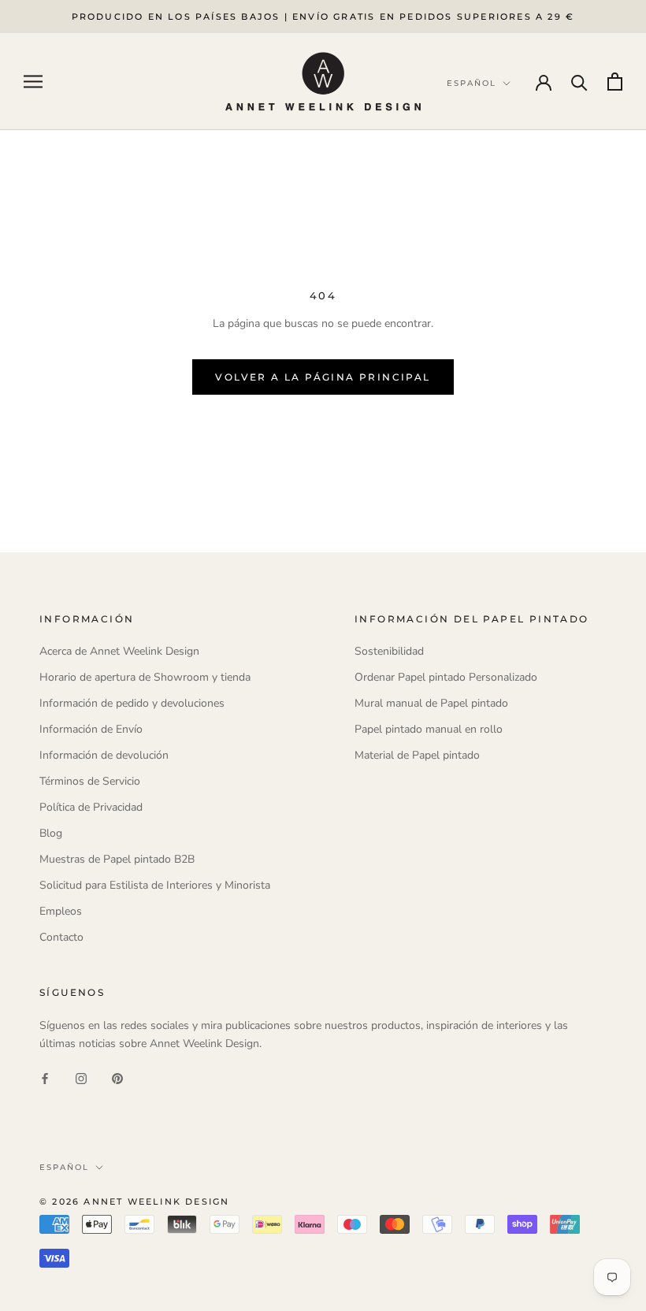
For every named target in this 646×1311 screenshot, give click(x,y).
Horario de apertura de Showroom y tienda (145, 677)
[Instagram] (81, 1077)
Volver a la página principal (322, 377)
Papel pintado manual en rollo (429, 729)
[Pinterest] (117, 1077)
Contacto (61, 937)
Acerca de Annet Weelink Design (119, 651)
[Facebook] (44, 1077)
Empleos (60, 911)
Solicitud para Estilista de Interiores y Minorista (154, 885)
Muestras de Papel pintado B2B (117, 859)
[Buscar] (579, 81)
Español (64, 1167)
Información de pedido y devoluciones (132, 703)
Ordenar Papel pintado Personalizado (446, 677)
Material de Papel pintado (417, 755)
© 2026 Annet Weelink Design (134, 1201)
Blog (50, 833)
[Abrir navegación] (33, 81)
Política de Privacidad (91, 807)
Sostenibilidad (389, 651)
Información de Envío (91, 729)
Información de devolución (104, 755)
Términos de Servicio (89, 781)
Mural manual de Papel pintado (431, 703)
